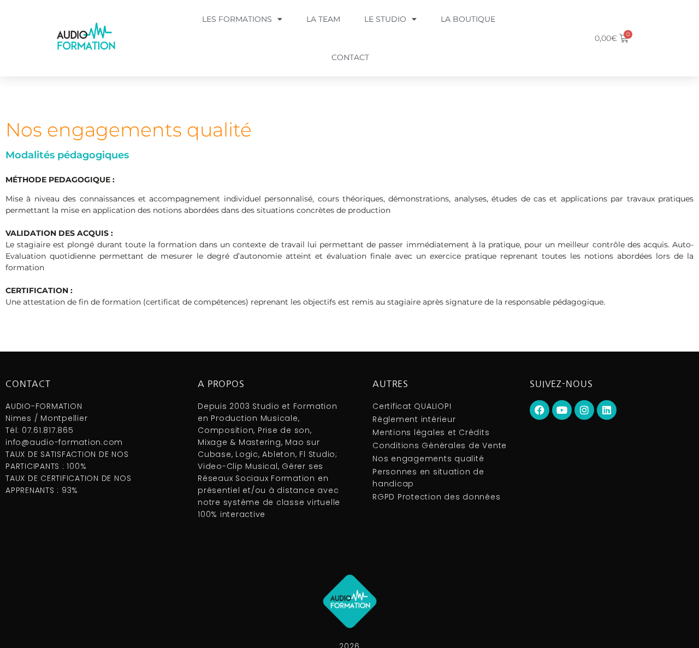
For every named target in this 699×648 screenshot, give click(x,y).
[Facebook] (539, 410)
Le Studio (385, 19)
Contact (350, 57)
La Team (323, 19)
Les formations (237, 19)
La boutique (468, 19)
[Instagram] (584, 410)
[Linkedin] (607, 410)
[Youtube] (562, 410)
